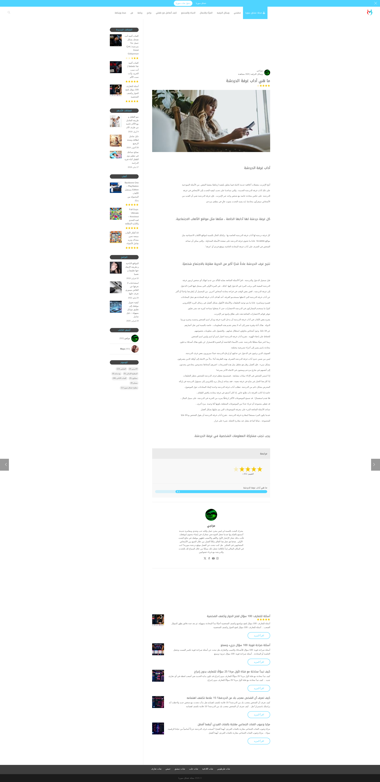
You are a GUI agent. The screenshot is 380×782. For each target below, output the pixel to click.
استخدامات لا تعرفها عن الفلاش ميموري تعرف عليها (132, 288)
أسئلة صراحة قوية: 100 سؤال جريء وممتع (245, 645)
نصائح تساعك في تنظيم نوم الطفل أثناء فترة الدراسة (132, 157)
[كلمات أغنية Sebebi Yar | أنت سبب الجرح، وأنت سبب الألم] (116, 67)
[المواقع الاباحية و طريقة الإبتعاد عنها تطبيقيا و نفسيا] (116, 268)
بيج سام (116, 374)
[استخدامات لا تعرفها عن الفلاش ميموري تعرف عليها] (116, 287)
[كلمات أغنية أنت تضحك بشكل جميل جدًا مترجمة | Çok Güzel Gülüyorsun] (116, 40)
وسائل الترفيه (257, 74)
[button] (373, 762)
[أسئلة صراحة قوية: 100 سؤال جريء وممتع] (158, 649)
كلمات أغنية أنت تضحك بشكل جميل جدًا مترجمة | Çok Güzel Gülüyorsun (132, 45)
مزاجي (260, 70)
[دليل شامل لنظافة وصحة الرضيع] (116, 141)
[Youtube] (213, 559)
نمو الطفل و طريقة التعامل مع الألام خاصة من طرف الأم (132, 122)
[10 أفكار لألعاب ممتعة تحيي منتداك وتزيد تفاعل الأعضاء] (116, 237)
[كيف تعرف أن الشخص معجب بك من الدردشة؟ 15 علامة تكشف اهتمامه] (158, 702)
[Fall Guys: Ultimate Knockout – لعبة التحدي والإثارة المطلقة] (116, 214)
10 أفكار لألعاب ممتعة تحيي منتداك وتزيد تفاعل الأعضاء (132, 238)
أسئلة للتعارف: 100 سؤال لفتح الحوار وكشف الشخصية (238, 616)
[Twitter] (205, 559)
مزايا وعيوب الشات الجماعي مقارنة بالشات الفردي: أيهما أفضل (234, 724)
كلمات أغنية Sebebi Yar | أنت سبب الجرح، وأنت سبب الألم (133, 70)
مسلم (133, 383)
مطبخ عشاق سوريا (129, 388)
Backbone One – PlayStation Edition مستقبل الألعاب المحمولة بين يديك (132, 191)
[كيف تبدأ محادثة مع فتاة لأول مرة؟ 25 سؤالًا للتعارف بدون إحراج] (158, 676)
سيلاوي (133, 378)
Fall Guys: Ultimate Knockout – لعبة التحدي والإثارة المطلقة (132, 216)
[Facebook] (209, 559)
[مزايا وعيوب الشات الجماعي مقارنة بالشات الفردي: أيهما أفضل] (158, 728)
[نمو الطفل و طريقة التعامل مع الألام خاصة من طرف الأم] (116, 121)
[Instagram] (217, 559)
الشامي (121, 369)
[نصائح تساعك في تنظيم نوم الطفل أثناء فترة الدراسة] (116, 155)
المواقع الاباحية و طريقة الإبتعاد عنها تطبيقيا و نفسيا (132, 268)
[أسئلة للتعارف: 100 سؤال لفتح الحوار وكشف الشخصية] (158, 620)
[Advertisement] (211, 48)
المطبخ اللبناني (130, 374)
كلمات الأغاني (119, 378)
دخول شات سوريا (183, 3)
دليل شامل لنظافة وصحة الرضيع (133, 140)
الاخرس (133, 369)
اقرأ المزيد (259, 635)
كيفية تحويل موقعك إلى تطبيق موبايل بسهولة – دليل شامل (132, 309)
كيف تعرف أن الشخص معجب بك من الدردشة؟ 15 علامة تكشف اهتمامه (228, 697)
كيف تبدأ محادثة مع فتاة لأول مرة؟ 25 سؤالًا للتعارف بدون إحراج (232, 671)
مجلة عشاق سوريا (186, 778)
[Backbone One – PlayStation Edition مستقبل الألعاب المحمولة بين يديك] (116, 187)
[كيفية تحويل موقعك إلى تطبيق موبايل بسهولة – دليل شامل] (116, 307)
